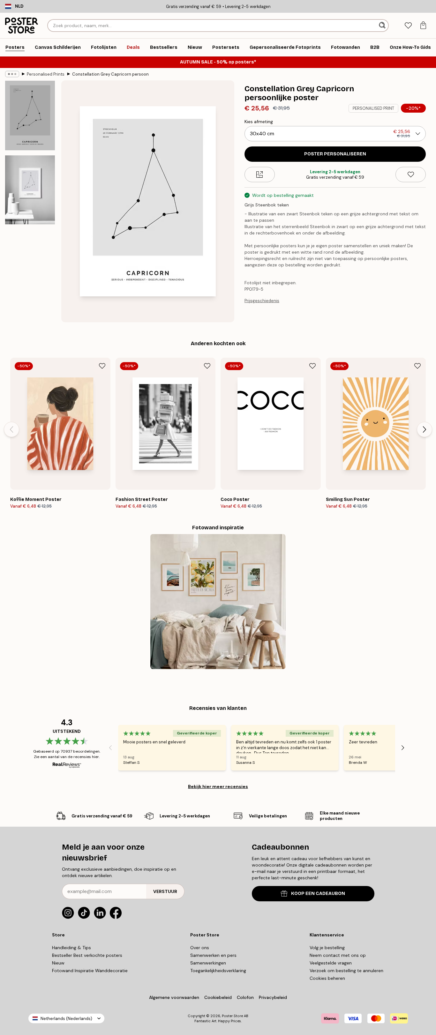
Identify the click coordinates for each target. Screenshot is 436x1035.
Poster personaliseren (335, 154)
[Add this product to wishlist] (410, 174)
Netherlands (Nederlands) (66, 1018)
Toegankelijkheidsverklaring (218, 970)
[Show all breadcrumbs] (12, 74)
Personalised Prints (45, 74)
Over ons (199, 947)
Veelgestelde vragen (331, 963)
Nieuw (58, 963)
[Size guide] (259, 174)
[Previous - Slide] (11, 429)
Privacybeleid (273, 997)
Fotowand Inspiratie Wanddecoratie (90, 970)
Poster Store (232, 1016)
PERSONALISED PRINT (373, 108)
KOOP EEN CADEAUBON (318, 893)
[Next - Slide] (424, 429)
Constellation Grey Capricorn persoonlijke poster (110, 74)
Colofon (245, 997)
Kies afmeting (258, 121)
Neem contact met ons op (338, 955)
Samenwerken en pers (213, 955)
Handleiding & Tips (71, 947)
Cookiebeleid (218, 997)
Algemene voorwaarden (174, 997)
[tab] (408, 25)
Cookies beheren (327, 978)
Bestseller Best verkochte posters (87, 955)
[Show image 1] (30, 115)
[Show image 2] (30, 189)
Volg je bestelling (327, 947)
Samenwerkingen (208, 963)
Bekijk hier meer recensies (218, 786)
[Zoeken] (383, 25)
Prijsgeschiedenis (261, 300)
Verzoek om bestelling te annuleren (346, 970)
